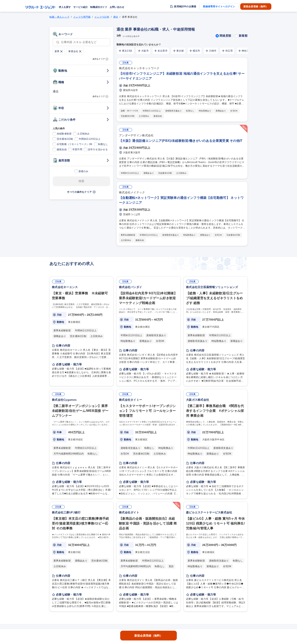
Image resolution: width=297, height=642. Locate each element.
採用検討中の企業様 (185, 6)
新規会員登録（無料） (255, 6)
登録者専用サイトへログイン (219, 6)
